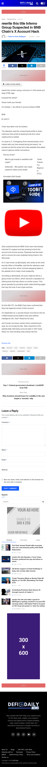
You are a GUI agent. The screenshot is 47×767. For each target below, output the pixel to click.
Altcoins (20, 19)
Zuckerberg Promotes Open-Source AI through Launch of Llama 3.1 (26, 591)
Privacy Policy (30, 752)
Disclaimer (19, 752)
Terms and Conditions (33, 754)
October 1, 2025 (34, 36)
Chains (22, 348)
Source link (6, 343)
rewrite (12, 351)
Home (3, 19)
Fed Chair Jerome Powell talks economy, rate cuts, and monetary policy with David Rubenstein (27, 547)
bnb (16, 348)
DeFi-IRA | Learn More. (25, 749)
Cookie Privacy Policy (16, 754)
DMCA (4, 754)
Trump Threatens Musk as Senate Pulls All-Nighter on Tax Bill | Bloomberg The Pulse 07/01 (28, 580)
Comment (6, 422)
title (28, 351)
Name (4, 450)
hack (35, 348)
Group (29, 348)
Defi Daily (15, 760)
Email (4, 460)
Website (5, 470)
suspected (21, 351)
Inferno (5, 351)
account (9, 348)
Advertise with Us (7, 752)
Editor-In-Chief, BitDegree (17, 36)
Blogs (13, 749)
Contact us (5, 757)
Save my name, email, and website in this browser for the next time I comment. (23, 480)
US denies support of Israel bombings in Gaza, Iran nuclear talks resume (27, 570)
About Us (5, 749)
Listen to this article (12, 84)
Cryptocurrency (11, 19)
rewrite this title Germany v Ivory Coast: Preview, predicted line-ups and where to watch (27, 559)
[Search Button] (43, 501)
